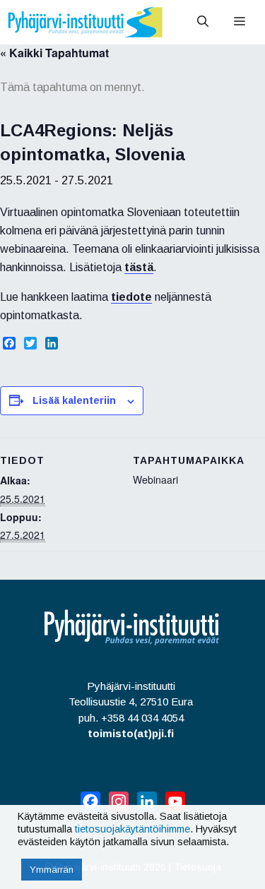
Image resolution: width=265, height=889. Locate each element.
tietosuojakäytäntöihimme (132, 829)
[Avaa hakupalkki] (202, 22)
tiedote (131, 297)
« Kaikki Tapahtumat (54, 52)
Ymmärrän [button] (51, 869)
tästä (138, 267)
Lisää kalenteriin (74, 400)
